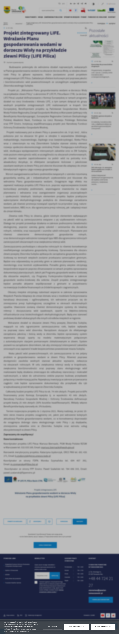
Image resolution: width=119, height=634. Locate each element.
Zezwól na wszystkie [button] (103, 627)
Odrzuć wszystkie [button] (76, 627)
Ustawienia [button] (52, 627)
